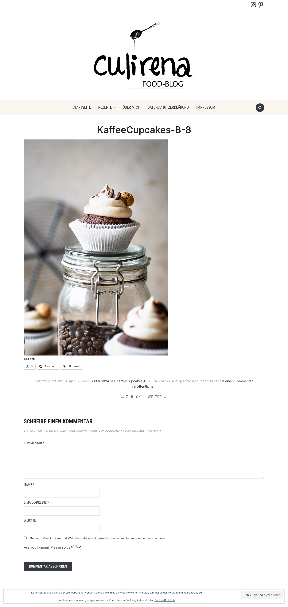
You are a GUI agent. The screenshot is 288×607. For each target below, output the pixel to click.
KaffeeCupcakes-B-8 (133, 381)
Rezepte (105, 107)
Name (29, 485)
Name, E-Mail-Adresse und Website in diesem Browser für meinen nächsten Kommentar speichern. (98, 538)
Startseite (82, 107)
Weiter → (158, 397)
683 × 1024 (100, 381)
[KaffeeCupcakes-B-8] (96, 247)
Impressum (205, 107)
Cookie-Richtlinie (165, 600)
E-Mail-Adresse (36, 502)
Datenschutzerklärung (168, 107)
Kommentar (34, 443)
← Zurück (131, 397)
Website (30, 520)
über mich (131, 107)
